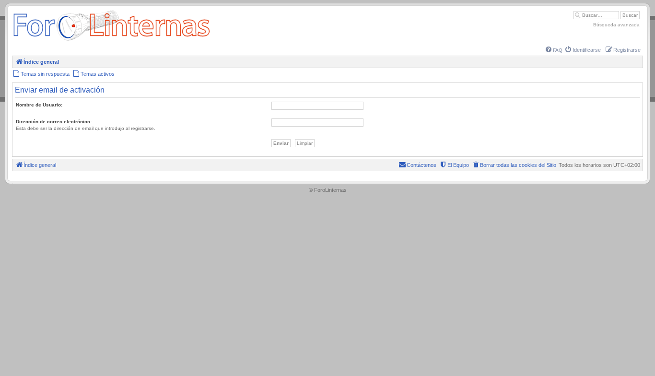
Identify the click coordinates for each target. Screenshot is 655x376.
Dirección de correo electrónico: (54, 121)
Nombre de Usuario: (39, 104)
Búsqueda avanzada (616, 24)
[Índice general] (111, 40)
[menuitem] (554, 50)
